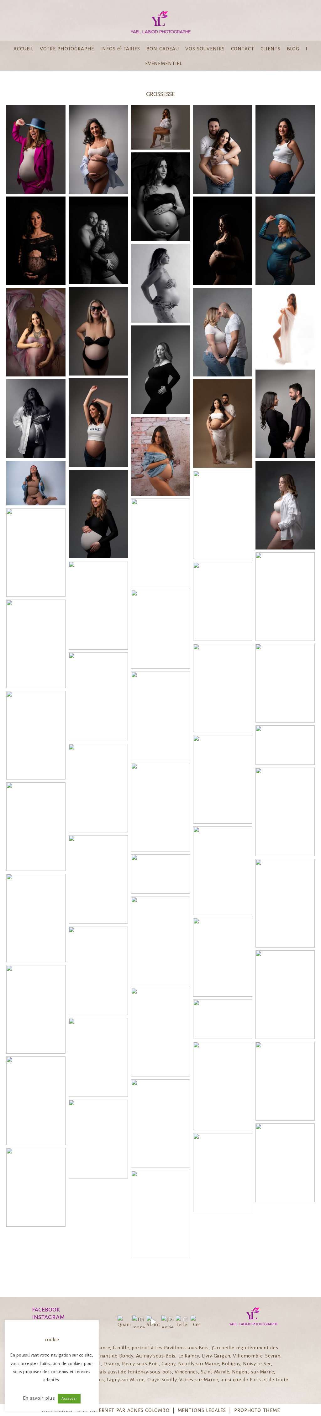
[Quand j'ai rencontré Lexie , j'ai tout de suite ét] (124, 1322)
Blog (293, 48)
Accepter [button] (69, 1399)
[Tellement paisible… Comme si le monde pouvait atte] (182, 1322)
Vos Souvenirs (205, 48)
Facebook (46, 1309)
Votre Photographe (67, 48)
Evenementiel (163, 63)
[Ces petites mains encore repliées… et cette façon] (197, 1322)
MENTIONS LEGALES (202, 1410)
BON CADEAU (162, 48)
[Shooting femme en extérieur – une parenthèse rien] (153, 1322)
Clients (270, 48)
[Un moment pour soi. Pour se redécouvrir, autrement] (138, 1322)
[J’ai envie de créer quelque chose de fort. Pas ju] (167, 1322)
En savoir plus (39, 1398)
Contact (242, 48)
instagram (48, 1317)
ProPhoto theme (257, 1410)
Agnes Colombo (148, 1410)
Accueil (23, 48)
